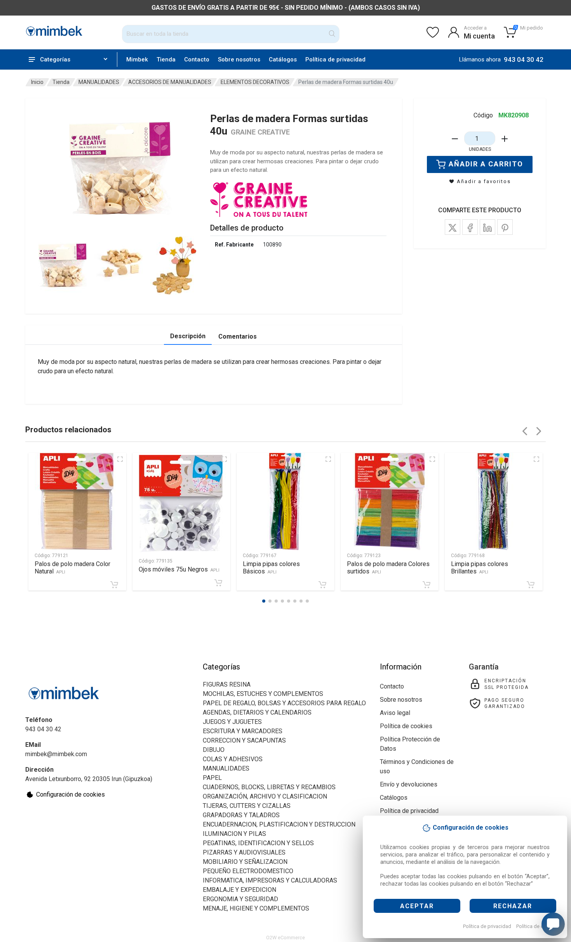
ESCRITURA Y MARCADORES (242, 731)
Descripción (187, 336)
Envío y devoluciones (408, 784)
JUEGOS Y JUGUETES (232, 721)
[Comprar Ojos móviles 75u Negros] (218, 583)
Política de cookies (537, 926)
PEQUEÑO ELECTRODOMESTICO (248, 871)
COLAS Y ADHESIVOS (233, 759)
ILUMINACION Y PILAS (234, 833)
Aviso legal (395, 713)
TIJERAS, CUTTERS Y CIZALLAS (247, 805)
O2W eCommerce (285, 937)
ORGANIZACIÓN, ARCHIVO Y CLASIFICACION (265, 796)
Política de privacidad (487, 926)
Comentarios (237, 336)
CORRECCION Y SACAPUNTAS (244, 740)
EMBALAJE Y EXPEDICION (239, 889)
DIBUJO (214, 749)
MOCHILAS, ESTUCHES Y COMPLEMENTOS (263, 693)
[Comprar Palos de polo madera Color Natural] (114, 585)
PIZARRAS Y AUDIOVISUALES (244, 852)
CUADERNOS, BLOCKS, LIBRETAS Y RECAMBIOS (269, 787)
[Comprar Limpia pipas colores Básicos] (322, 585)
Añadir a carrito (486, 164)
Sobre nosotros (239, 59)
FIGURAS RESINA (227, 684)
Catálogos (283, 59)
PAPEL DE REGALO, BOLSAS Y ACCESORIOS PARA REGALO (284, 703)
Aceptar (417, 906)
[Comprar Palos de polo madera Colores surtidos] (426, 585)
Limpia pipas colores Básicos (271, 567)
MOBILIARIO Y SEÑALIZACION (245, 861)
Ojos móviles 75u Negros (179, 569)
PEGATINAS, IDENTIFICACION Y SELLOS (258, 843)
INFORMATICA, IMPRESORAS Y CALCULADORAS (270, 880)
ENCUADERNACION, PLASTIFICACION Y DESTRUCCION (279, 824)
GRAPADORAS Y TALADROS (241, 815)
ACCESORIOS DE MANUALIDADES (169, 82)
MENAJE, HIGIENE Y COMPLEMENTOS (256, 908)
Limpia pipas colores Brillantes (479, 567)
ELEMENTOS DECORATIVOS (255, 82)
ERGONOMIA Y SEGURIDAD (240, 899)
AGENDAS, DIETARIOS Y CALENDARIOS (257, 712)
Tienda (166, 59)
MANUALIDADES (98, 82)
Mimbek (137, 59)
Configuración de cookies (70, 794)
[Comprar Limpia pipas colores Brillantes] (531, 585)
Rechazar (512, 906)
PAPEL (212, 777)
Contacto (196, 59)
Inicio (37, 82)
